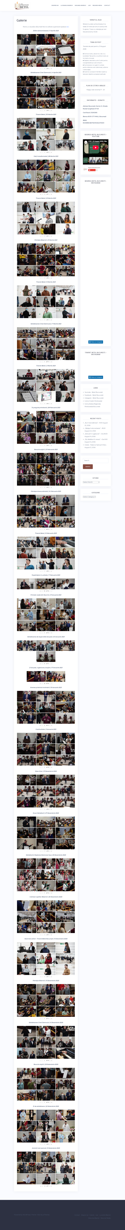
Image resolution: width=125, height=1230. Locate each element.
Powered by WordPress (22, 1215)
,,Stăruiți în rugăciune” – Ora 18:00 (96, 434)
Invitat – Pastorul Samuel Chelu (95, 445)
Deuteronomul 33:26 (90, 32)
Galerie (92, 1215)
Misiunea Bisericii (80, 5)
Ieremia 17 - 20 (100, 90)
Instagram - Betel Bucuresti (94, 398)
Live (89, 5)
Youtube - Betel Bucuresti (94, 392)
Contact (107, 5)
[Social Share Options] (84, 210)
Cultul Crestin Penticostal (93, 401)
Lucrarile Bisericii (67, 5)
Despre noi (55, 5)
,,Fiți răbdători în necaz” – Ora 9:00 (96, 439)
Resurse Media (97, 5)
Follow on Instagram (96, 342)
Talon (39, 1215)
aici (67, 27)
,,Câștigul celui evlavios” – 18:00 (95, 428)
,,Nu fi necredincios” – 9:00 (93, 423)
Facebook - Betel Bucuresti (94, 395)
